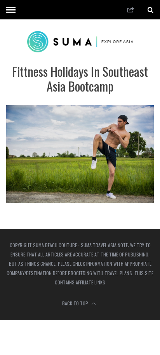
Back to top (75, 303)
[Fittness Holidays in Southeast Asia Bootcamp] (79, 200)
